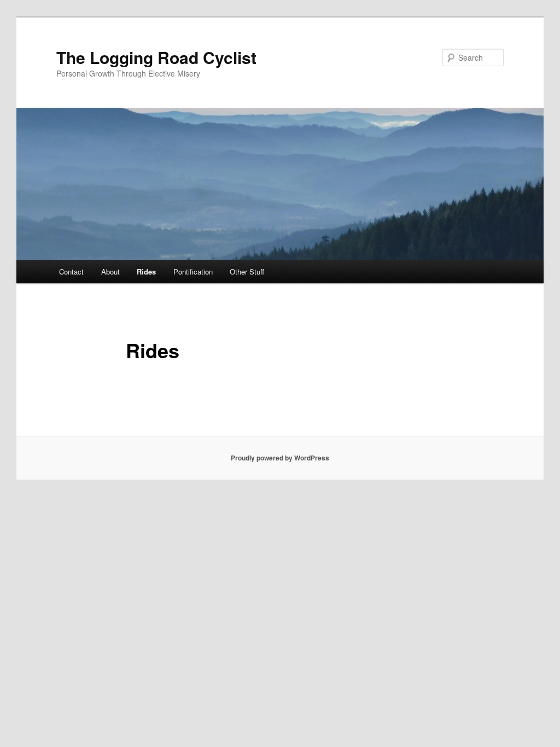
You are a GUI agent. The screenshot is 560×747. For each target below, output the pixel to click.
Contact (71, 271)
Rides (146, 271)
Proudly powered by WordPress (280, 458)
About (110, 271)
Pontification (193, 271)
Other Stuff (247, 271)
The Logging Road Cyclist (156, 57)
